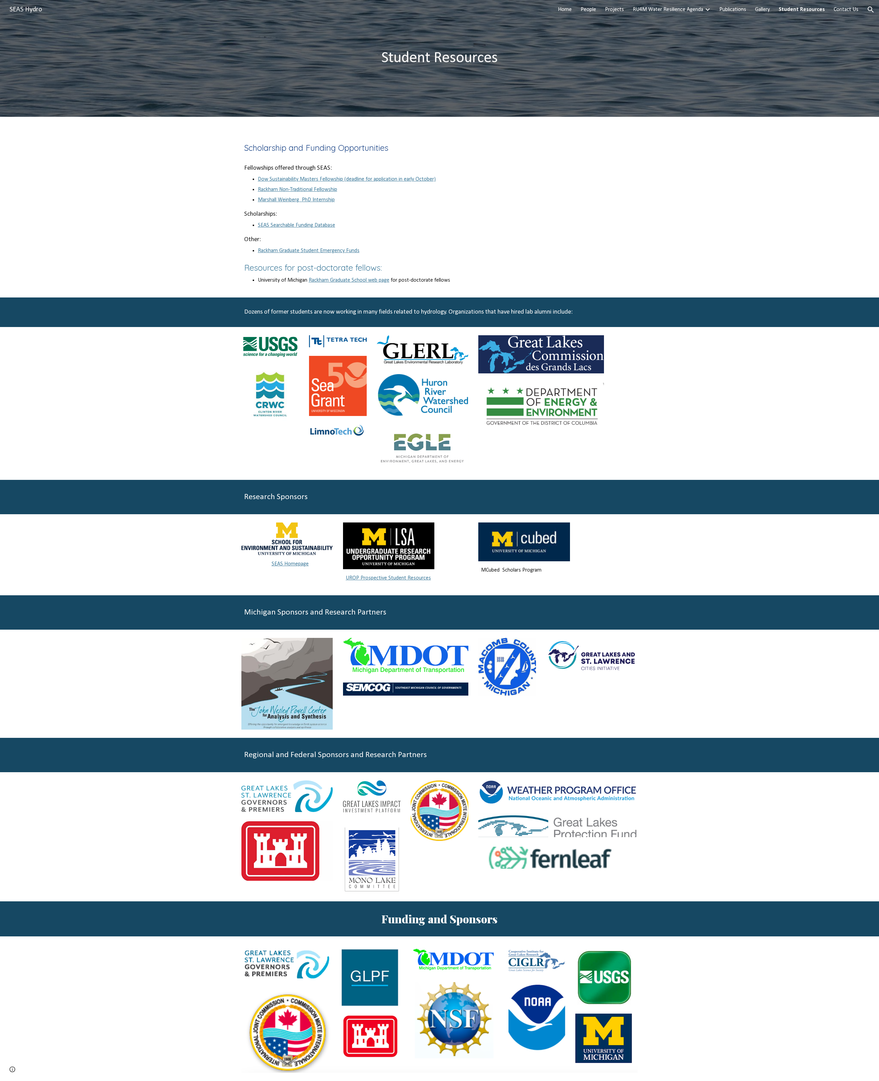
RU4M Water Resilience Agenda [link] (668, 9)
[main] (439, 58)
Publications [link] (732, 9)
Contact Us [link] (846, 9)
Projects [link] (614, 9)
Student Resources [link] (802, 9)
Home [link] (565, 9)
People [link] (588, 9)
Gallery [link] (762, 9)
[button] (871, 9)
